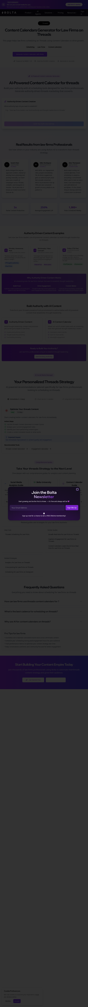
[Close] (77, 489)
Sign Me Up (72, 507)
